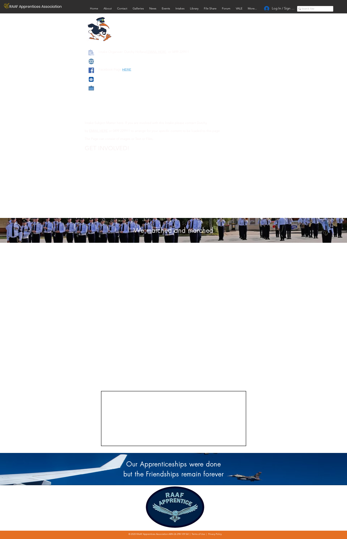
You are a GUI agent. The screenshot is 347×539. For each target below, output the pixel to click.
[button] (239, 8)
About (301, 491)
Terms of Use (198, 534)
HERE (126, 69)
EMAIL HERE (156, 52)
